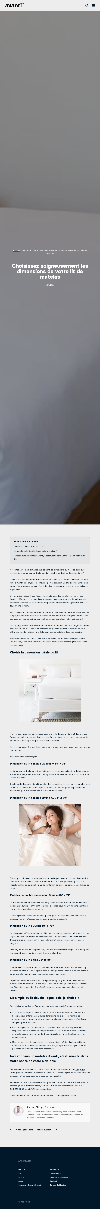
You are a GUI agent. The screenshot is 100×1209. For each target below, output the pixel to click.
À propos (21, 1169)
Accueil (16, 250)
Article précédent (24, 1130)
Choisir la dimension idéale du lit (28, 546)
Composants (55, 1173)
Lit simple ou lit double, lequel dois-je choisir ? (35, 551)
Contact (53, 1181)
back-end (26, 250)
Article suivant (44, 1130)
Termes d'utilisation (58, 1185)
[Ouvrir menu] (93, 5)
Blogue (20, 1181)
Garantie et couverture (60, 1177)
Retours (20, 1177)
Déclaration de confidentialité (29, 1185)
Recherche (54, 1169)
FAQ (19, 1173)
